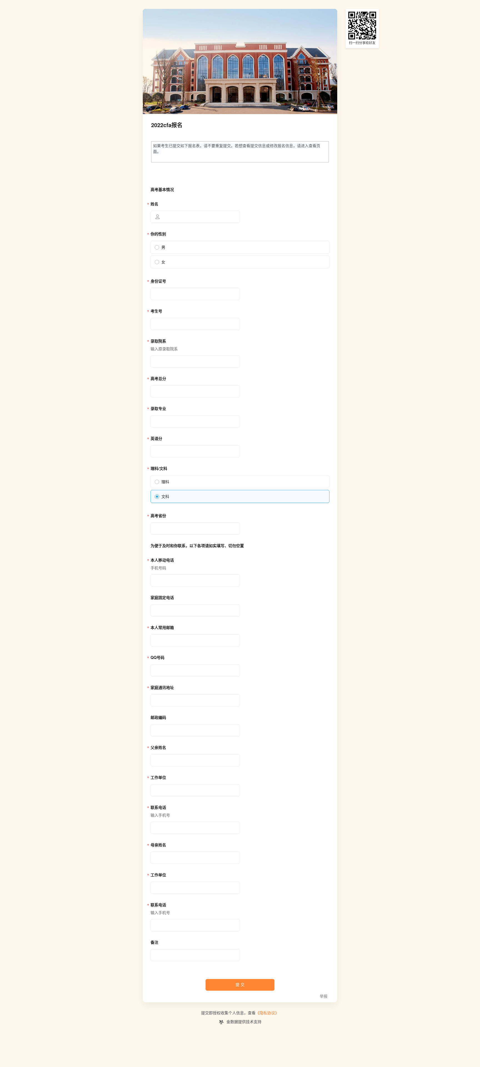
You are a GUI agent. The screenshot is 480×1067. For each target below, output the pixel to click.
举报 (324, 996)
